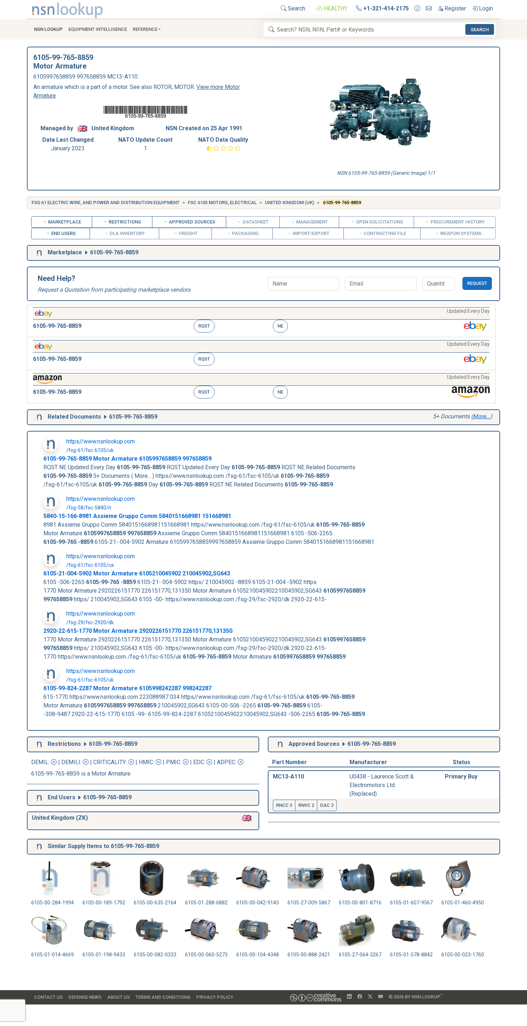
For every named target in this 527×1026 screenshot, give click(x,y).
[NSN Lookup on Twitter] (370, 997)
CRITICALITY (109, 762)
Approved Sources (191, 222)
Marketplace (64, 222)
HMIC (146, 762)
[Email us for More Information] (429, 8)
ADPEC (226, 762)
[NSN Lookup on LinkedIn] (349, 997)
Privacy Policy (214, 997)
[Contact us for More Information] (417, 8)
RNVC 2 (306, 805)
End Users (63, 233)
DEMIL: (41, 762)
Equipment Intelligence (97, 29)
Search (295, 8)
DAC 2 (326, 805)
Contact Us (48, 997)
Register (454, 8)
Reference (145, 29)
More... (481, 416)
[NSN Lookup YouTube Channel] (380, 997)
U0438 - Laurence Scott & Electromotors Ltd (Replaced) (382, 785)
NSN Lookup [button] (48, 29)
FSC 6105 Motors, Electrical (222, 202)
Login (485, 8)
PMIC (173, 762)
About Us (118, 997)
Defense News (84, 997)
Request (477, 283)
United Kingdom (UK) (289, 202)
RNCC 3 (284, 805)
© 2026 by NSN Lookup (415, 996)
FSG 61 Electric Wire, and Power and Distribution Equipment (106, 202)
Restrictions (124, 222)
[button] (261, 320)
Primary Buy (461, 776)
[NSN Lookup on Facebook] (360, 997)
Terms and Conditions (163, 997)
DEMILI (70, 762)
